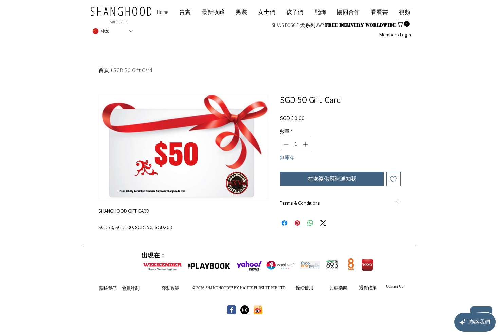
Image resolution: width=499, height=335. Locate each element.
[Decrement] (285, 144)
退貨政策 (368, 287)
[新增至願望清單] (393, 179)
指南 (342, 288)
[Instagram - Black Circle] (244, 309)
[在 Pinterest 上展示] (297, 223)
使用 (308, 287)
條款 (300, 287)
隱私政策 (170, 288)
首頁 (103, 70)
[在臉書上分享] (284, 223)
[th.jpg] (258, 309)
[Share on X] (323, 223)
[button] (348, 11)
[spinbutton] (296, 144)
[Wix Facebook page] (231, 309)
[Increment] (306, 144)
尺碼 (334, 288)
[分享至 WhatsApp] (310, 223)
